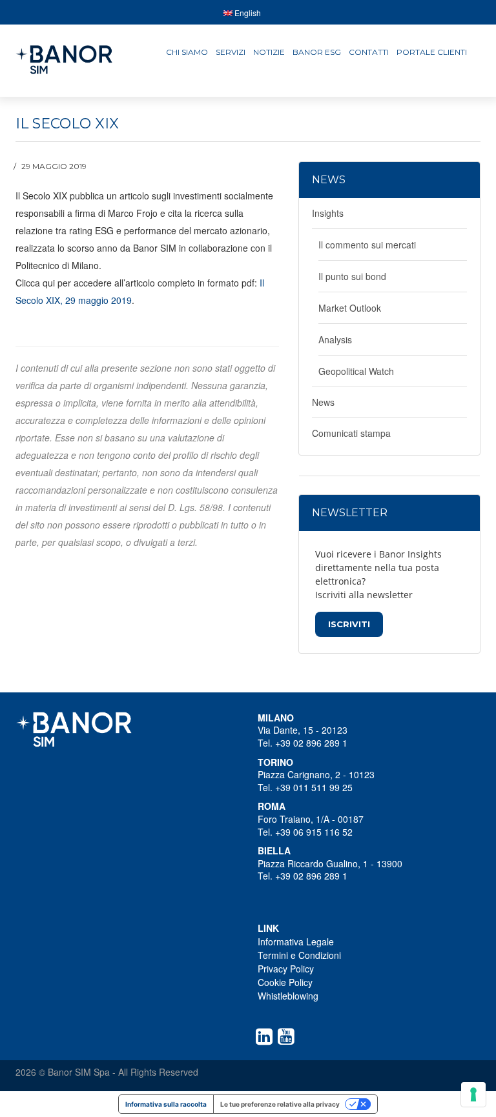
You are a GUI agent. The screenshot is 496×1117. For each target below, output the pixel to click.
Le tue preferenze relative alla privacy (280, 1104)
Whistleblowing (288, 995)
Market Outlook (349, 307)
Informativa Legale (296, 941)
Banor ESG (317, 52)
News (323, 402)
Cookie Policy (285, 982)
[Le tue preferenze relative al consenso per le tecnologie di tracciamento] (473, 1094)
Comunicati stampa (351, 433)
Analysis (335, 339)
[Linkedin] (267, 1036)
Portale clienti (432, 52)
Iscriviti (349, 624)
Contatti (369, 52)
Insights (328, 212)
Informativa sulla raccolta (166, 1104)
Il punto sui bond (352, 276)
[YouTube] (289, 1036)
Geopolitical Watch (356, 371)
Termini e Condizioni (299, 955)
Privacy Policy (286, 968)
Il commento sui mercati (367, 244)
